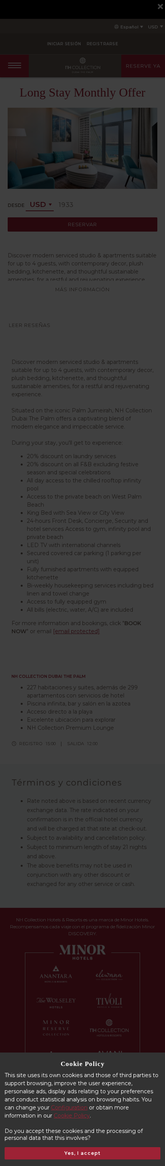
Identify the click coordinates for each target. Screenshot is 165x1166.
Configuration (69, 1107)
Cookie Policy (72, 1115)
